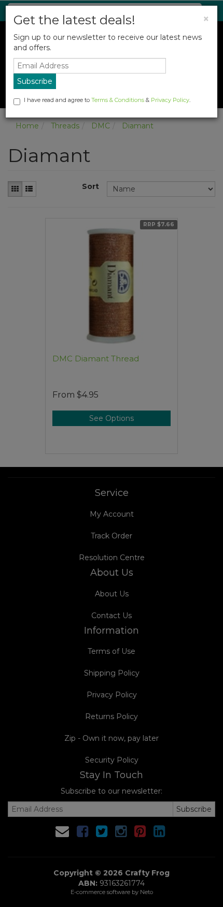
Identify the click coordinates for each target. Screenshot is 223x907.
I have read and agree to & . (107, 100)
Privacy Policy (170, 100)
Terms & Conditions (117, 100)
